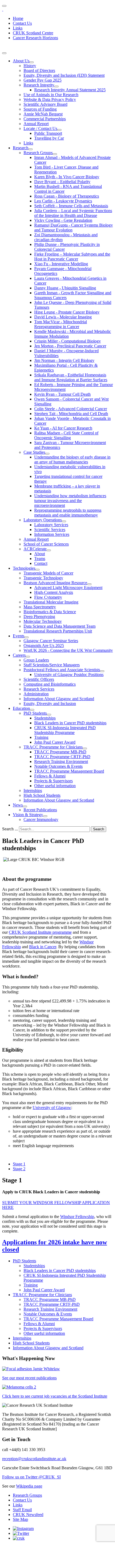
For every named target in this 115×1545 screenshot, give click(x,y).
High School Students (42, 795)
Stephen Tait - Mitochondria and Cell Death (71, 413)
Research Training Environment (61, 761)
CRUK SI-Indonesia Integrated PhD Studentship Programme (65, 730)
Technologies (24, 568)
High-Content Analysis (53, 592)
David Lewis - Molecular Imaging (63, 317)
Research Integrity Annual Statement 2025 (70, 90)
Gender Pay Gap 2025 (43, 80)
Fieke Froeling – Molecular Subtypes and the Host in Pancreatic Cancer (72, 256)
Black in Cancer (42, 946)
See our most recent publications (29, 1378)
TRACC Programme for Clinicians (53, 747)
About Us (21, 61)
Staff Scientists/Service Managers (52, 665)
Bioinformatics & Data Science (50, 611)
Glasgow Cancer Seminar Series (51, 640)
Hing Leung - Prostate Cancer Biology (66, 312)
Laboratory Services (51, 524)
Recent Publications (40, 810)
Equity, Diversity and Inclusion (50, 703)
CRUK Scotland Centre (33, 33)
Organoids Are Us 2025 (44, 645)
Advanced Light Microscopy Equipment (68, 587)
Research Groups (38, 152)
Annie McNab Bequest (43, 114)
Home (18, 18)
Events (18, 636)
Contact (40, 563)
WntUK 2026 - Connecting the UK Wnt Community (68, 650)
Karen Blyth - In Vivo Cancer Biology (66, 177)
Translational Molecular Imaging (51, 602)
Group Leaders (36, 660)
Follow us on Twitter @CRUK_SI (31, 1477)
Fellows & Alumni (50, 776)
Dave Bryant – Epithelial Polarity (62, 181)
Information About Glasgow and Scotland (59, 698)
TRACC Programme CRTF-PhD (62, 756)
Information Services (51, 534)
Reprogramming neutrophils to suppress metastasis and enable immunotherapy (67, 512)
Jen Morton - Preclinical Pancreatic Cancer (70, 346)
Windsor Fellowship (77, 1216)
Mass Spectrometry (40, 607)
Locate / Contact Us (40, 128)
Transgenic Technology (43, 578)
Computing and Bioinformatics (50, 684)
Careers (19, 655)
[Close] (4, 53)
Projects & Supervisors (53, 781)
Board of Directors (39, 70)
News (18, 805)
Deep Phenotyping (39, 616)
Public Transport (48, 133)
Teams (39, 558)
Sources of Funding (40, 109)
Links (17, 28)
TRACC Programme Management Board (69, 771)
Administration (36, 694)
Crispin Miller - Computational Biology (67, 341)
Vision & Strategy (28, 814)
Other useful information (55, 785)
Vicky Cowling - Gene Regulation (63, 220)
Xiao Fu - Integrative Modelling (61, 263)
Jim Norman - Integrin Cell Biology (64, 360)
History (30, 65)
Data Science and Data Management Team (59, 626)
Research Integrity (39, 85)
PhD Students (35, 713)
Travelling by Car (49, 138)
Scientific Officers (39, 679)
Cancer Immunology (41, 819)
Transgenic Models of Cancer (48, 573)
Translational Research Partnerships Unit (58, 631)
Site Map (20, 1519)
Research (20, 148)
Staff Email (22, 1509)
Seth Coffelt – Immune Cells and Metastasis (71, 205)
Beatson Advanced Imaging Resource (55, 582)
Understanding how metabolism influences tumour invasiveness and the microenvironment (70, 500)
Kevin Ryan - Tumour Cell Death (62, 394)
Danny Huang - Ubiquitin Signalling (65, 288)
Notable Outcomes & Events (58, 766)
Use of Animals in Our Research (51, 94)
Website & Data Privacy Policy (50, 99)
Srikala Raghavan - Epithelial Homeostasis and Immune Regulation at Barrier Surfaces (70, 377)
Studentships (45, 718)
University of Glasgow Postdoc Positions (68, 674)
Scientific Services (49, 529)
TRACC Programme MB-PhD (60, 752)
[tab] (19, 1164)
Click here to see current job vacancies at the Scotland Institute (54, 1396)
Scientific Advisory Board (45, 104)
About (39, 553)
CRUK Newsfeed (28, 1514)
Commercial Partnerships (45, 119)
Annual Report (36, 123)
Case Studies (34, 452)
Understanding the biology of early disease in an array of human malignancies (72, 459)
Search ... (10, 829)
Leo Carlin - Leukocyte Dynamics (63, 201)
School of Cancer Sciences (46, 544)
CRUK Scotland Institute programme (40, 932)
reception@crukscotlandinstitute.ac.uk (34, 1458)
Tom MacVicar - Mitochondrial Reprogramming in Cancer (60, 324)
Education (21, 708)
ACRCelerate (35, 549)
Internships (33, 790)
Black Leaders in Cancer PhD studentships (70, 723)
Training (41, 737)
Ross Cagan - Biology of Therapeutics (66, 196)
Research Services (39, 689)
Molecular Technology (43, 621)
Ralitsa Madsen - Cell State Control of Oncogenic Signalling (66, 435)
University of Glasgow (52, 1107)
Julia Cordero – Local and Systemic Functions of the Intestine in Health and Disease (73, 213)
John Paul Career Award (54, 742)
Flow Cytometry (48, 597)
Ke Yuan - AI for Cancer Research (63, 428)
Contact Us (22, 23)
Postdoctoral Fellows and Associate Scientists (62, 669)
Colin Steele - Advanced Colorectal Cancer (70, 408)
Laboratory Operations (43, 520)
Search (98, 829)
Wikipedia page (29, 1486)
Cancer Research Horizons (35, 37)
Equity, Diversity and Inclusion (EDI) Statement (64, 75)
